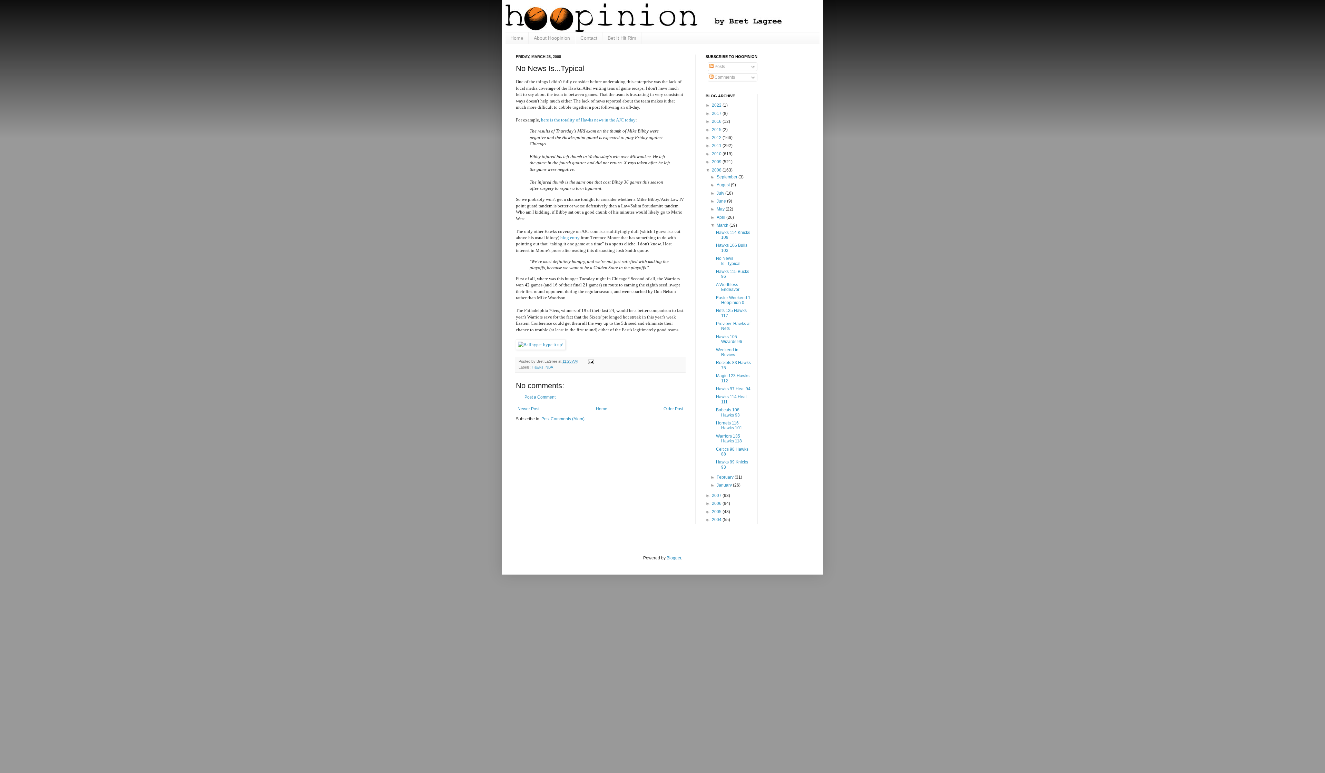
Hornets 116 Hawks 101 (729, 425)
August (724, 185)
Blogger (674, 558)
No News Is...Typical (728, 261)
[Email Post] (590, 361)
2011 (717, 145)
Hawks (537, 367)
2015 (717, 129)
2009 (717, 161)
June (722, 201)
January (725, 485)
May (721, 209)
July (721, 193)
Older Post (673, 409)
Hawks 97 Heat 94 (733, 388)
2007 (717, 495)
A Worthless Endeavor (727, 287)
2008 (717, 170)
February (726, 477)
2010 (717, 153)
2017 (717, 113)
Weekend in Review (727, 352)
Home (516, 38)
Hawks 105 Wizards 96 (729, 339)
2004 (717, 519)
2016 (717, 121)
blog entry (570, 237)
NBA (549, 367)
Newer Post (528, 409)
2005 (717, 511)
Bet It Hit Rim (622, 38)
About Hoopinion (552, 38)
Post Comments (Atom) (563, 419)
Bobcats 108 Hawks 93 (728, 412)
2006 (717, 503)
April (721, 217)
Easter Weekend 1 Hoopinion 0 (733, 300)
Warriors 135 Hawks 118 (729, 438)
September (727, 177)
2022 (717, 105)
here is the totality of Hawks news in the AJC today (588, 120)
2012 (717, 137)
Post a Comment (540, 397)
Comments (724, 77)
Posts (719, 66)
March (723, 225)
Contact (588, 38)
